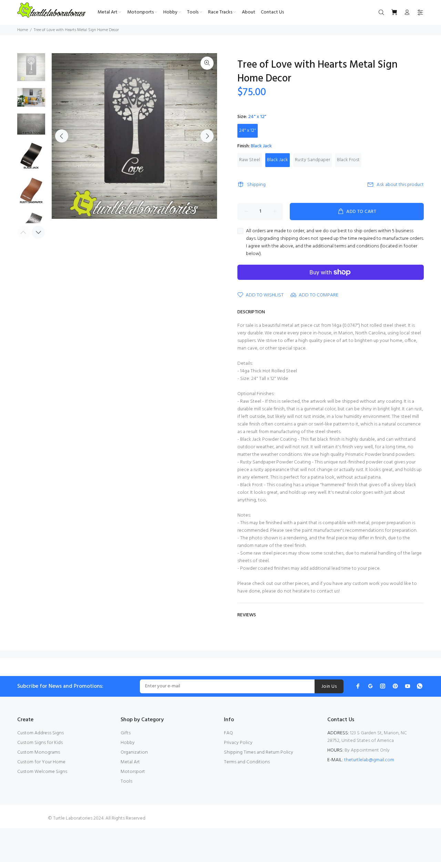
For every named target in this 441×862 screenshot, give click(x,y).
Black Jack (277, 160)
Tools (126, 781)
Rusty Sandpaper (312, 160)
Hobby (128, 743)
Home (22, 30)
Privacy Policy (238, 743)
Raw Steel (249, 160)
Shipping (256, 185)
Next (207, 136)
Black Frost (348, 160)
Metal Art (130, 762)
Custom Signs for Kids (40, 743)
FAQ (228, 733)
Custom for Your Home (41, 762)
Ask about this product (400, 185)
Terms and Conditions (247, 762)
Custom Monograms (38, 752)
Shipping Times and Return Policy (258, 752)
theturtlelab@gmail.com (369, 760)
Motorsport (133, 772)
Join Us (329, 686)
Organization (134, 752)
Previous (61, 136)
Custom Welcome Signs (42, 772)
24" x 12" (247, 131)
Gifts (126, 733)
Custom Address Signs (40, 733)
